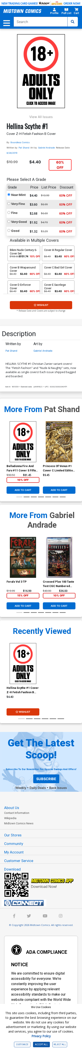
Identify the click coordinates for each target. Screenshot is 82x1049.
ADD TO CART (23, 490)
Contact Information (16, 813)
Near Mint (18, 195)
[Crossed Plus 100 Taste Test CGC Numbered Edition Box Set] (59, 557)
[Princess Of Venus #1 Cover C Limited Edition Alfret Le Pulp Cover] (59, 441)
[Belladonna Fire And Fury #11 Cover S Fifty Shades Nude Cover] (23, 441)
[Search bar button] (72, 21)
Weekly (20, 788)
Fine (14, 213)
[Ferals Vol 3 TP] (23, 557)
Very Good (19, 222)
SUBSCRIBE (46, 779)
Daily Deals (38, 788)
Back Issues (58, 788)
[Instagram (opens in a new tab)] (61, 916)
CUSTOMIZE (22, 1044)
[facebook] (14, 916)
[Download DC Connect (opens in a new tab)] (42, 903)
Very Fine (18, 204)
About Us (11, 808)
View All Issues (41, 117)
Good (15, 231)
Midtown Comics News (18, 823)
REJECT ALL (60, 1044)
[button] (54, 12)
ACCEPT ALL (41, 1044)
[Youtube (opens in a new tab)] (44, 916)
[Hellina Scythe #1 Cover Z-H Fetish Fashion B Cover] (23, 663)
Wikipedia (10, 818)
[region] (9, 447)
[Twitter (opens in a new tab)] (29, 916)
